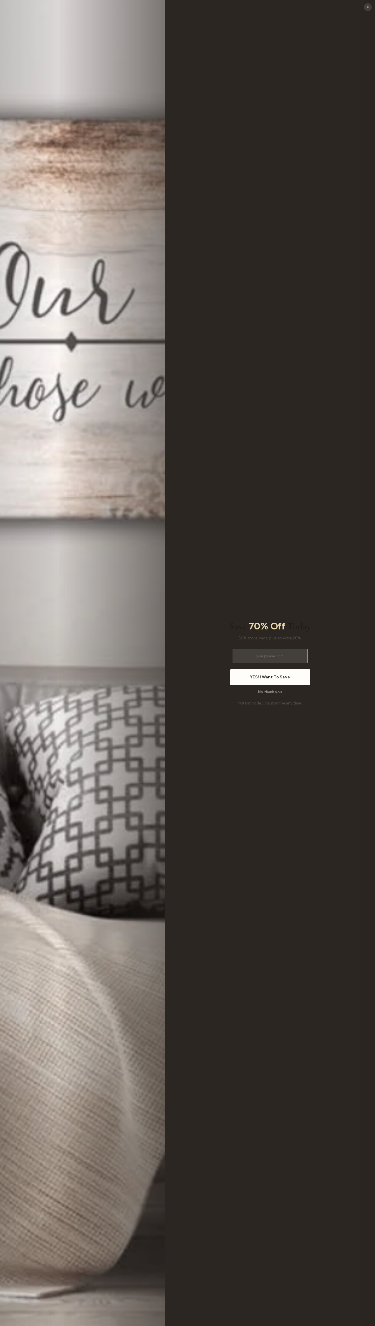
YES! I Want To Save (270, 677)
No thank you (270, 692)
